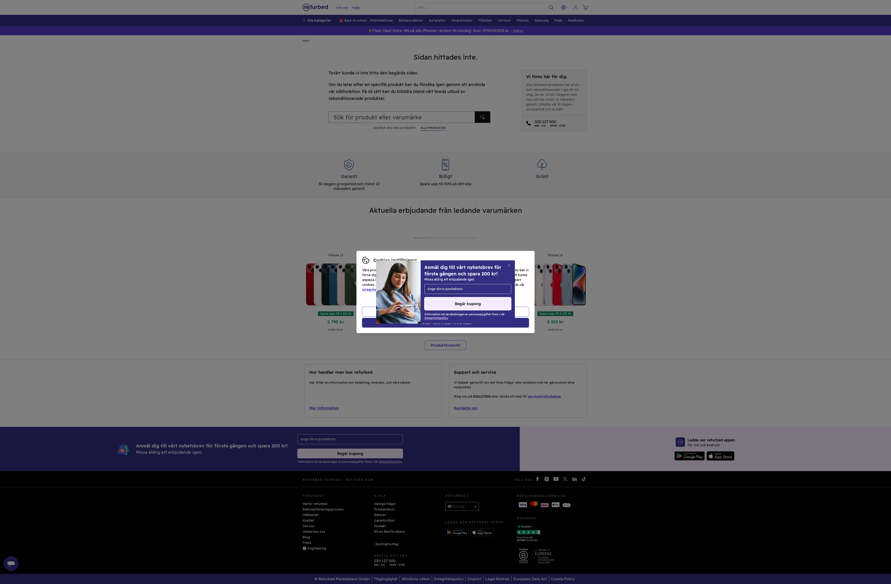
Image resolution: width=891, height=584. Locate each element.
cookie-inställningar (474, 285)
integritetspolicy (375, 289)
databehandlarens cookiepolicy (422, 289)
